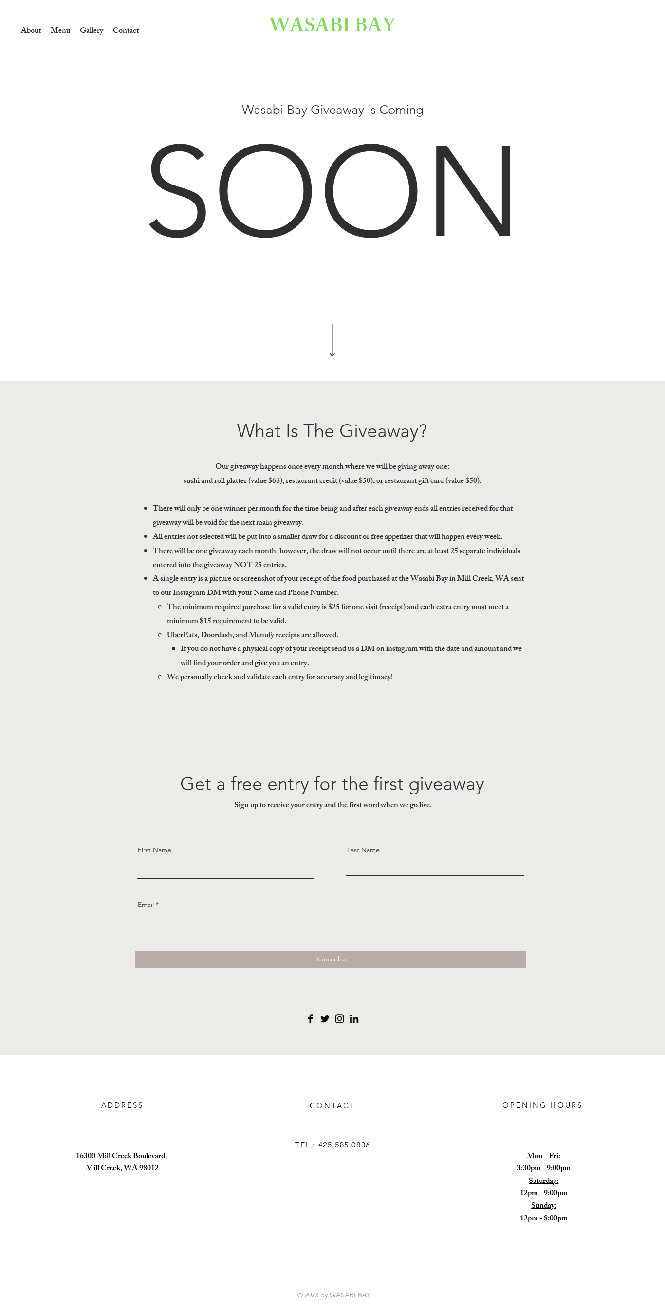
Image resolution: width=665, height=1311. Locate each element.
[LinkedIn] (354, 1019)
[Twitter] (325, 1019)
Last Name (363, 850)
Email (146, 904)
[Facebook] (310, 1019)
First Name (154, 850)
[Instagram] (339, 1019)
